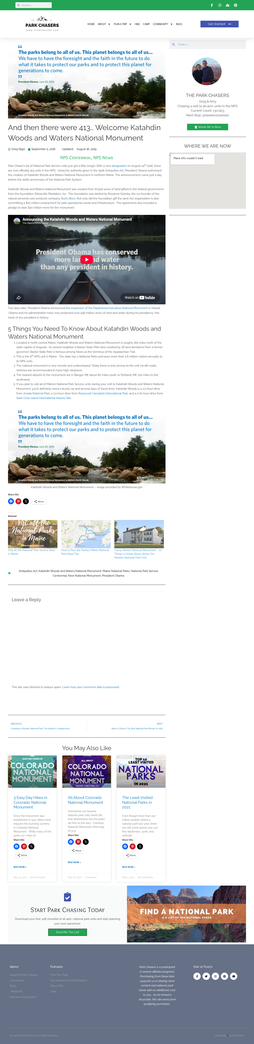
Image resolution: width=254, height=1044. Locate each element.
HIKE (137, 24)
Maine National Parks (116, 571)
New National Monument (84, 575)
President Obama (113, 575)
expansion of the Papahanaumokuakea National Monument (109, 308)
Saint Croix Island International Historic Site (43, 398)
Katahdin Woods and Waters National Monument (69, 571)
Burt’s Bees (68, 198)
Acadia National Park (36, 393)
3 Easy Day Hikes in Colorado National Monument (30, 802)
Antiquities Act (28, 571)
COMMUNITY (160, 24)
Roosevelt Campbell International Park (103, 393)
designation (119, 166)
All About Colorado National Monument (85, 800)
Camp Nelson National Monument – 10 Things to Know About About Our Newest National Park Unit (138, 554)
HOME (91, 24)
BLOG (179, 24)
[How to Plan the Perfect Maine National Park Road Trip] (86, 534)
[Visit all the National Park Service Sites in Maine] (32, 534)
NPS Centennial (75, 157)
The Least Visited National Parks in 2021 (137, 802)
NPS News (103, 157)
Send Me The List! (67, 932)
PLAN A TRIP (120, 24)
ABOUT (102, 24)
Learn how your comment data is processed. (91, 687)
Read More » (20, 866)
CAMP (146, 24)
